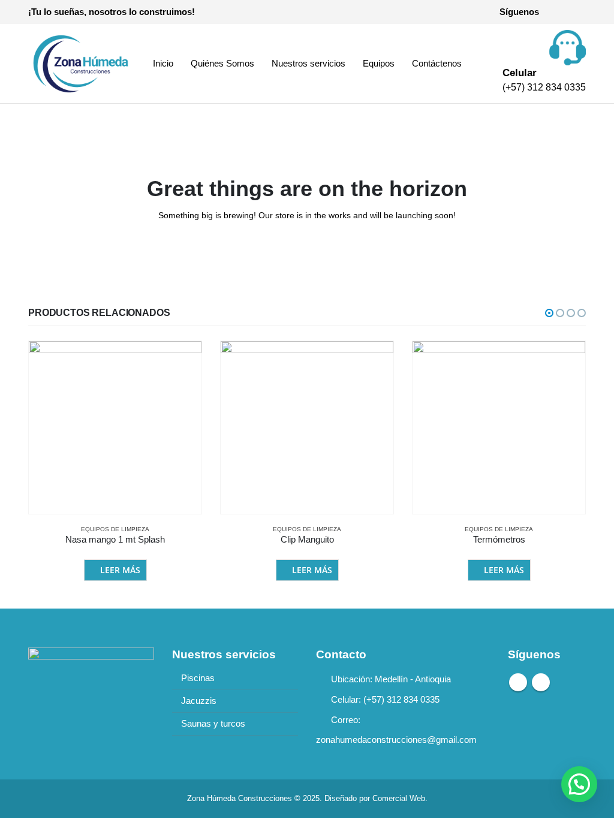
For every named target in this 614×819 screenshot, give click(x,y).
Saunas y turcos (213, 723)
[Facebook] (556, 12)
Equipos (379, 63)
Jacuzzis (198, 701)
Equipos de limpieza (115, 529)
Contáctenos (437, 63)
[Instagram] (576, 12)
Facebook (518, 682)
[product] (115, 427)
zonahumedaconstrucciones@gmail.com (396, 740)
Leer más (120, 570)
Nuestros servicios (308, 63)
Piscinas (198, 678)
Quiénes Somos (222, 63)
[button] (549, 313)
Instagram (541, 682)
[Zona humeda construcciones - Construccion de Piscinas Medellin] (79, 64)
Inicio (163, 63)
